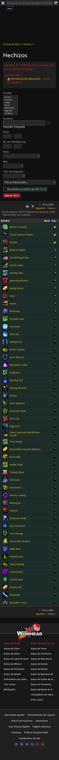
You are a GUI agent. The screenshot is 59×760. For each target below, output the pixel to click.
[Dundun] (5, 242)
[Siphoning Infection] (5, 280)
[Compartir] (56, 3)
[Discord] (16, 744)
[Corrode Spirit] (5, 579)
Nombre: (8, 118)
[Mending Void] (5, 380)
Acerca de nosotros (22, 720)
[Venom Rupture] (5, 349)
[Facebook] (32, 744)
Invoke (12, 303)
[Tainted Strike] (5, 572)
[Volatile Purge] (5, 464)
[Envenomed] (5, 487)
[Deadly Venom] (5, 288)
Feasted (13, 510)
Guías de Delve (12, 653)
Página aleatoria (42, 726)
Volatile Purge (16, 464)
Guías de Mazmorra (41, 658)
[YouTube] (37, 744)
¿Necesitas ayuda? (14, 714)
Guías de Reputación (42, 674)
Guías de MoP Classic (43, 643)
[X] (21, 744)
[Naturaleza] (10, 108)
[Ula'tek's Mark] (5, 265)
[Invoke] (5, 303)
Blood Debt (15, 456)
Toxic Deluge (15, 441)
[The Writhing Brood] (5, 257)
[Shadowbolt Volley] (5, 365)
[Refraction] (5, 311)
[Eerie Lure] (5, 418)
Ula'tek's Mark (16, 265)
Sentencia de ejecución (25, 78)
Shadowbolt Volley (18, 364)
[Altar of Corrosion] (5, 227)
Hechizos (27, 44)
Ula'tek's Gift (15, 587)
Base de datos (13, 44)
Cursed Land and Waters (21, 234)
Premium (16, 732)
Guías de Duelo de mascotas (43, 679)
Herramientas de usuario (41, 714)
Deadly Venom (16, 288)
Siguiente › (41, 208)
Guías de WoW (12, 643)
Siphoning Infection (18, 280)
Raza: (6, 151)
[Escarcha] (10, 99)
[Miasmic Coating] (5, 495)
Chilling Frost (15, 341)
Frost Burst (14, 326)
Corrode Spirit (16, 579)
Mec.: (6, 161)
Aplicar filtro (12, 195)
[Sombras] (10, 113)
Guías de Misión (39, 669)
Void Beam (14, 594)
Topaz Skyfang (16, 564)
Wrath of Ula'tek (17, 249)
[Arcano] (10, 97)
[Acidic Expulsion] (5, 403)
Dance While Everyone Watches (24, 449)
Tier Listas (9, 684)
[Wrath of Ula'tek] (5, 250)
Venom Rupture (17, 349)
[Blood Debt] (5, 457)
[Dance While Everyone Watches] (5, 449)
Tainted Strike (16, 571)
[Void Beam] (5, 595)
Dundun (13, 242)
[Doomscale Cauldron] (5, 541)
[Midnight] (9, 689)
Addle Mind (14, 548)
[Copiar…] (27, 206)
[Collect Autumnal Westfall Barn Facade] (5, 434)
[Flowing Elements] (5, 388)
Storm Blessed (16, 357)
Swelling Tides (16, 272)
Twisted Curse (16, 556)
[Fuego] (10, 102)
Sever (12, 295)
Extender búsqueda (14, 126)
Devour (13, 395)
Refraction (14, 311)
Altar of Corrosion (18, 226)
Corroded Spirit (16, 318)
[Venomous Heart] (5, 411)
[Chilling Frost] (5, 342)
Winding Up (14, 502)
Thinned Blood (16, 472)
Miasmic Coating (17, 495)
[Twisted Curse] (5, 556)
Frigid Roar (14, 426)
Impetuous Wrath (17, 518)
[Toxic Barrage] (5, 533)
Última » (52, 208)
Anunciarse (42, 720)
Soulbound (14, 372)
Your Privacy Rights (18, 726)
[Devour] (5, 395)
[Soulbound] (5, 372)
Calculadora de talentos (16, 679)
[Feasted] (5, 510)
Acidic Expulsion (17, 403)
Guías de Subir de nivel (16, 658)
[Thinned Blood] (5, 472)
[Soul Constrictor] (5, 526)
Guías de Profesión (14, 669)
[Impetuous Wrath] (5, 518)
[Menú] (3, 3)
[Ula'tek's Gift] (5, 587)
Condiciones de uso (29, 738)
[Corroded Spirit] (5, 319)
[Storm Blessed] (5, 357)
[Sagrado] (10, 110)
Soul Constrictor (17, 525)
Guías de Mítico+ (13, 663)
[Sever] (5, 296)
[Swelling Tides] (5, 273)
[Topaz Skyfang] (5, 564)
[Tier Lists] (37, 699)
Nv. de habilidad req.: (14, 141)
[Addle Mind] (5, 549)
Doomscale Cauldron (19, 541)
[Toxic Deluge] (5, 441)
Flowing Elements (18, 387)
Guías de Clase (12, 648)
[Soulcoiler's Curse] (5, 602)
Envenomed (15, 487)
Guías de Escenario (41, 684)
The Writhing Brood (19, 257)
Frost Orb (14, 334)
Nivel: (6, 131)
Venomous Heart (17, 410)
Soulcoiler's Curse (18, 602)
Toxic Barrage (16, 533)
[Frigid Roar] (5, 426)
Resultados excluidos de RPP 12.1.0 (26, 189)
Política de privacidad (36, 732)
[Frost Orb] (5, 334)
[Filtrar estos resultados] (32, 206)
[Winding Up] (5, 503)
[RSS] (43, 744)
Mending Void (16, 380)
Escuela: (7, 93)
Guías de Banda (12, 674)
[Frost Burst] (5, 326)
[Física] (10, 105)
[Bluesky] (27, 744)
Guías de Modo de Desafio (43, 689)
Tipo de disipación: (13, 171)
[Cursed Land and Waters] (5, 234)
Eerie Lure (14, 418)
